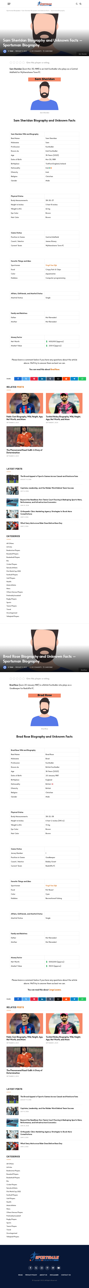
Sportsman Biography (13, 10)
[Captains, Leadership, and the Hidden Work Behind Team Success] (12, 490)
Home (20, 1275)
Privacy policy (31, 1275)
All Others (10, 543)
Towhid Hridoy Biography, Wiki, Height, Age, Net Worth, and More (63, 417)
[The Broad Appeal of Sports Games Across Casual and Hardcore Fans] (12, 479)
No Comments (37, 51)
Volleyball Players (13, 616)
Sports (9, 602)
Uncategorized (12, 613)
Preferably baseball (14, 595)
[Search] (80, 3)
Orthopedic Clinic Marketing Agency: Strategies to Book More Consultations (46, 512)
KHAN (11, 51)
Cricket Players (12, 564)
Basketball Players (13, 557)
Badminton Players (13, 550)
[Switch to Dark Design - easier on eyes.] (76, 4)
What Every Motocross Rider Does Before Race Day (41, 523)
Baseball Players (12, 554)
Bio (8, 561)
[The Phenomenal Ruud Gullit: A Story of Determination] (25, 436)
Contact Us (66, 1275)
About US (43, 1275)
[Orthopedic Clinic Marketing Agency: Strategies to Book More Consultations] (12, 514)
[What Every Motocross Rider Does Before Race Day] (12, 526)
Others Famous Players (15, 592)
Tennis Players (12, 606)
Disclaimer (54, 1275)
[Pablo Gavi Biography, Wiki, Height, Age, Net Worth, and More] (25, 403)
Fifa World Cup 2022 (14, 571)
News (8, 588)
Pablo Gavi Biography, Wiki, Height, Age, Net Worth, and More (25, 417)
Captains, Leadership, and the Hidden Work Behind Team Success (47, 488)
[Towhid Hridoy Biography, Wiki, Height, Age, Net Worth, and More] (64, 403)
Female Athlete (12, 568)
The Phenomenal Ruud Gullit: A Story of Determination (24, 451)
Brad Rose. (55, 369)
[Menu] (9, 3)
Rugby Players (12, 599)
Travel (9, 609)
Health (9, 582)
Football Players (12, 575)
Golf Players (11, 578)
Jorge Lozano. (55, 989)
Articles (9, 547)
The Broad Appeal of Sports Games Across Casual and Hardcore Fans (49, 476)
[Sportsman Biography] (44, 4)
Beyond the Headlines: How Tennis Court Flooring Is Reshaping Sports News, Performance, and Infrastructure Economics (51, 500)
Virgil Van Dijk (51, 265)
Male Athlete (11, 585)
